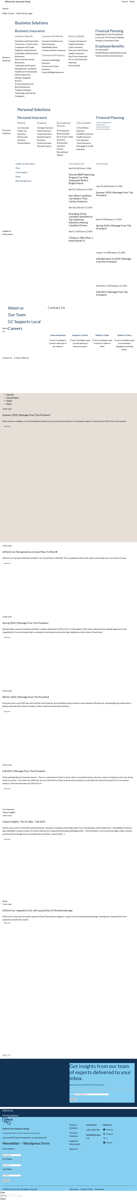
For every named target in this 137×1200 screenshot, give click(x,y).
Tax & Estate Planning (103, 129)
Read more (7, 426)
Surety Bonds (74, 65)
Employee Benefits (109, 46)
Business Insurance (30, 31)
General (53, 335)
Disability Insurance (84, 134)
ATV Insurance (63, 131)
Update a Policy (124, 335)
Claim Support (22, 172)
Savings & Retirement (103, 127)
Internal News (12, 397)
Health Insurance (83, 137)
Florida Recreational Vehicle (62, 152)
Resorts (18, 81)
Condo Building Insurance (53, 72)
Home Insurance (44, 131)
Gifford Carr (7, 1110)
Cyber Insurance (75, 47)
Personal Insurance (32, 117)
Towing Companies (23, 90)
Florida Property (44, 146)
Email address (8, 1149)
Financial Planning (109, 31)
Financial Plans (100, 125)
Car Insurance (23, 128)
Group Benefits (102, 49)
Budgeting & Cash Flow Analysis (109, 34)
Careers (15, 328)
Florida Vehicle (23, 143)
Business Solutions (31, 22)
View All (10, 394)
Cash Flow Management (103, 122)
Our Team (17, 314)
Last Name (7, 1169)
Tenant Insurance (44, 134)
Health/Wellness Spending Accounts (111, 53)
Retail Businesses (22, 87)
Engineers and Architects (26, 50)
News (18, 176)
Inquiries (61, 335)
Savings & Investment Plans (107, 40)
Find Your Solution (10, 1115)
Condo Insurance (44, 143)
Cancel (3, 1198)
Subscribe (73, 1099)
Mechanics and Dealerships (26, 41)
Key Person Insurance (77, 56)
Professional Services (24, 84)
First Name (7, 1159)
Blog (18, 168)
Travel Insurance (83, 143)
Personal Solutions (33, 109)
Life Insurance (82, 140)
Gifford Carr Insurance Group (17, 1)
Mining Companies (23, 78)
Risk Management (23, 181)
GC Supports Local (24, 321)
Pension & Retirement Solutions (109, 56)
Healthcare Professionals (26, 71)
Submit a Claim (102, 335)
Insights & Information (25, 164)
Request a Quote (80, 335)
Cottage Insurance (45, 128)
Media (9, 400)
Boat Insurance (63, 134)
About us (16, 307)
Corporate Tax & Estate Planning (109, 37)
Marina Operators (23, 75)
